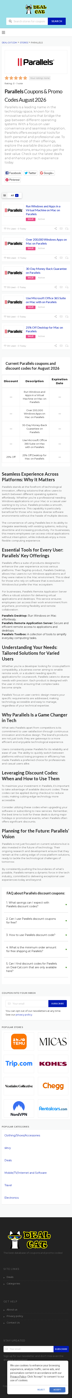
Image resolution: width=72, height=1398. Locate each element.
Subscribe (58, 1003)
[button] (13, 173)
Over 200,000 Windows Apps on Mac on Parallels (46, 241)
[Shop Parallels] (36, 62)
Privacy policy (15, 1316)
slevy (7, 1148)
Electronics (11, 1197)
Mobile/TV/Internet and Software (25, 1172)
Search (57, 21)
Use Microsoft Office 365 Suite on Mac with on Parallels (46, 300)
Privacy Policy (18, 1376)
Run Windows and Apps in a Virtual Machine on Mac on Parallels (43, 210)
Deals (8, 1160)
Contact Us (13, 1322)
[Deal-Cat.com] (36, 9)
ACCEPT (57, 1390)
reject (41, 1390)
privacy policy (24, 1014)
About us (12, 1309)
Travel (8, 1185)
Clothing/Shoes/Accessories (22, 1135)
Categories (13, 1283)
